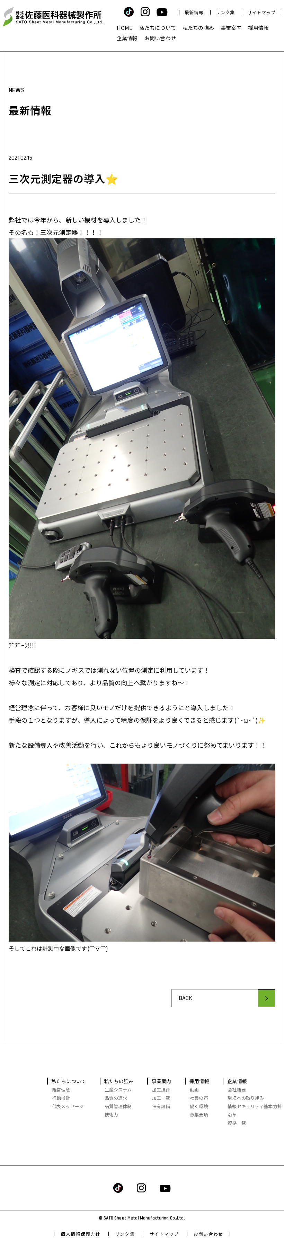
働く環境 (199, 1106)
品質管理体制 (118, 1106)
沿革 (232, 1114)
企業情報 (127, 38)
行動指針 (61, 1098)
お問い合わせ (160, 38)
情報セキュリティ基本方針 (255, 1106)
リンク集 (225, 12)
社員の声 (199, 1098)
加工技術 (161, 1089)
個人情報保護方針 (80, 1234)
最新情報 (194, 12)
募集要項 (199, 1114)
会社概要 (237, 1089)
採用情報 (258, 27)
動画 (194, 1089)
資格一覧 (237, 1123)
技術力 (111, 1114)
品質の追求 (116, 1098)
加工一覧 (161, 1098)
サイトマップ (261, 12)
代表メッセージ (68, 1106)
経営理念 (61, 1089)
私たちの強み (198, 27)
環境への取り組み (246, 1098)
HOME (125, 27)
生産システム (118, 1089)
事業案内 (231, 27)
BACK (186, 998)
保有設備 (161, 1106)
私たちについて (157, 27)
